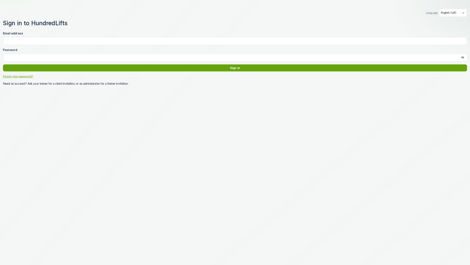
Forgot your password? (18, 76)
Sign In (235, 68)
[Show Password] (462, 57)
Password (10, 50)
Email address (13, 33)
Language (432, 12)
